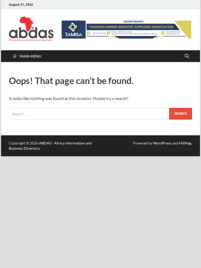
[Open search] (187, 56)
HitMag (185, 143)
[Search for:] (100, 114)
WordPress (162, 143)
